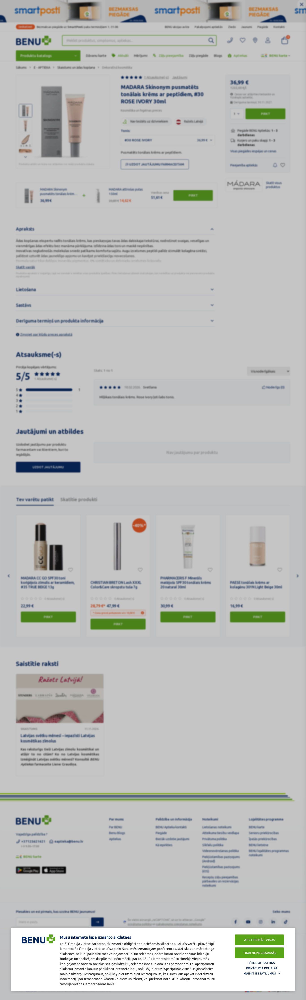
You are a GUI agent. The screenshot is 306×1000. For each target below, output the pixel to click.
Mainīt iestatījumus (260, 973)
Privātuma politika (261, 968)
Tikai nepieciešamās (259, 953)
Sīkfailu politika (262, 962)
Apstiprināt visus (259, 940)
